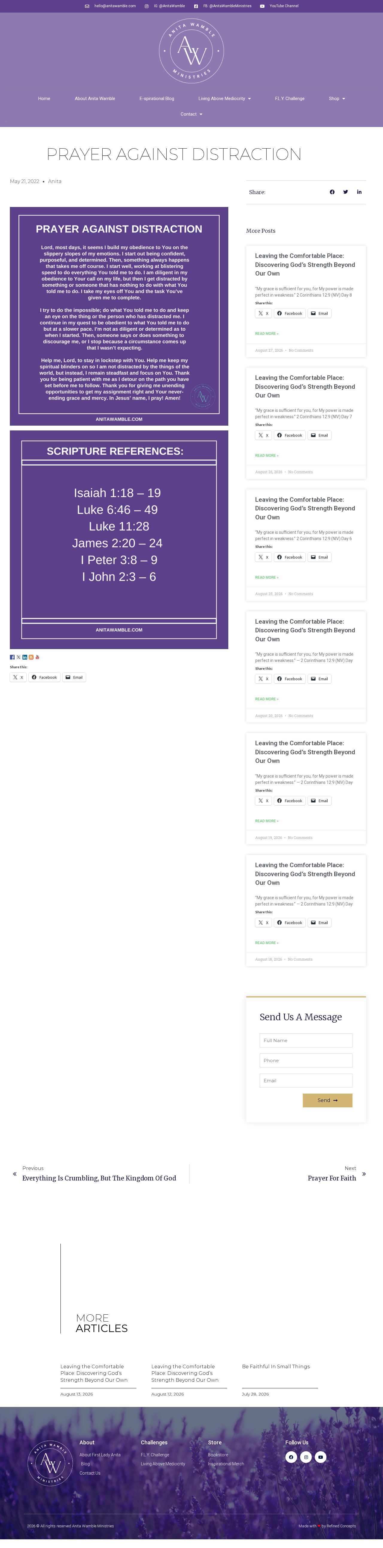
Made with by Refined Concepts (327, 1526)
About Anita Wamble (95, 98)
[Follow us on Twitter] (18, 657)
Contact (189, 114)
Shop (334, 98)
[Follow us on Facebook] (12, 657)
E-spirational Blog (157, 98)
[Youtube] (320, 1457)
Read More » (267, 334)
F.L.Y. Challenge (290, 98)
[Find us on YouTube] (37, 657)
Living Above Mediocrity (222, 98)
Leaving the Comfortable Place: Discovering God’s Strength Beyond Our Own (305, 264)
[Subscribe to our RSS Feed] (31, 657)
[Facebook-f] (291, 1457)
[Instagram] (306, 1457)
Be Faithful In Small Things (276, 1366)
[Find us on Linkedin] (24, 657)
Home (44, 98)
